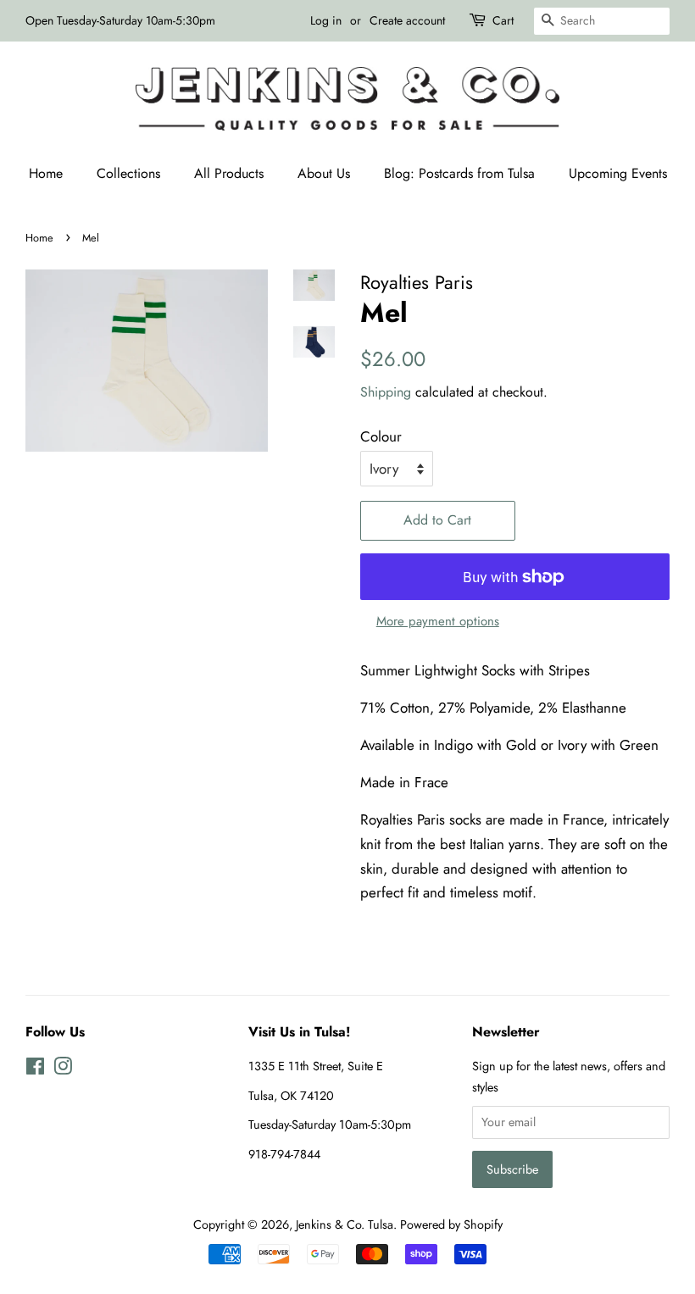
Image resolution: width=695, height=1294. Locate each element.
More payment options (437, 621)
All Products (229, 173)
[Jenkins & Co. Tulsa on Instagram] (62, 1069)
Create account (407, 20)
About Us (323, 173)
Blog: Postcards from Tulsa (459, 173)
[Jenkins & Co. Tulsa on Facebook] (35, 1069)
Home (46, 173)
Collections (128, 173)
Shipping (385, 392)
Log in (326, 20)
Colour (381, 436)
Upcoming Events (618, 173)
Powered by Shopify (451, 1224)
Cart (503, 20)
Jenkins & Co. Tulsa (344, 1224)
